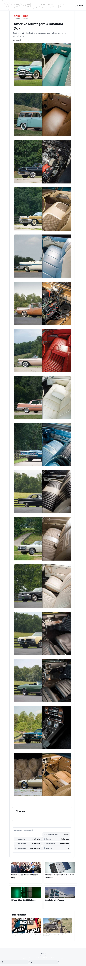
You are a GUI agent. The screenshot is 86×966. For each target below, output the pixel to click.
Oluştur (45, 958)
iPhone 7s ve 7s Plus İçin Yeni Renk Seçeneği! (59, 876)
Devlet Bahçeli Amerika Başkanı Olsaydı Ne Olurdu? (26, 934)
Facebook (62, 958)
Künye (23, 958)
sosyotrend (17, 40)
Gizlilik (38, 958)
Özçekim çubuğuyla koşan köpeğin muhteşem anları (57, 934)
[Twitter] (41, 954)
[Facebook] (45, 954)
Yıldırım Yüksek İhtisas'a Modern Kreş (24, 876)
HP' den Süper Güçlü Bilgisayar (23, 900)
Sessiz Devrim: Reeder (54, 900)
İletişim (30, 958)
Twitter (53, 958)
